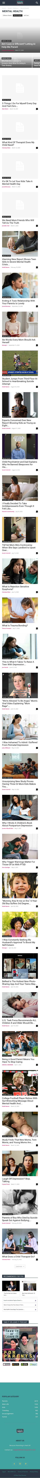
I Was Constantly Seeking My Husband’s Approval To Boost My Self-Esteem (18, 942)
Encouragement (7, 658)
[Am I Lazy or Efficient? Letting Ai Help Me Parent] (20, 36)
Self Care (26, 15)
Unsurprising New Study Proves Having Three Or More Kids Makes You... (19, 784)
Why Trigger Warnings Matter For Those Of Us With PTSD (18, 863)
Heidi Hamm (5, 267)
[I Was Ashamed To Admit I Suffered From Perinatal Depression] (20, 727)
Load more (19, 1266)
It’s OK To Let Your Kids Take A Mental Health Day (17, 182)
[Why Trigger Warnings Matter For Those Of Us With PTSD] (20, 846)
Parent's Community (8, 50)
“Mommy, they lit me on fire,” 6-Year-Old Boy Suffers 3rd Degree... (19, 902)
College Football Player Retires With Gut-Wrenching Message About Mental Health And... (19, 1101)
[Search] (37, 3)
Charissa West (6, 148)
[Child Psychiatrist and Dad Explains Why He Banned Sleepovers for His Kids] (20, 446)
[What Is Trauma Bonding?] (20, 610)
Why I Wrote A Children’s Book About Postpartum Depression (17, 824)
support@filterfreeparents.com (24, 1450)
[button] (3, 3)
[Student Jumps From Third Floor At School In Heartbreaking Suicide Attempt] (20, 363)
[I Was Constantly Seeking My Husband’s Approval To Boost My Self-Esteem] (20, 924)
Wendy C (4, 345)
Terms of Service (23, 1472)
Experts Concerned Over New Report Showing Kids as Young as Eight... (19, 423)
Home (4, 8)
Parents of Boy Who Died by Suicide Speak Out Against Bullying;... (19, 1219)
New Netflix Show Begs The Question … (14, 1309)
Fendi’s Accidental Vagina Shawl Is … (13, 1300)
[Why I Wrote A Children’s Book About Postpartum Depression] (20, 807)
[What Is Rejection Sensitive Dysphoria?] (20, 571)
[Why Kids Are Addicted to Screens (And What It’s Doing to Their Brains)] (16, 60)
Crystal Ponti (6, 1184)
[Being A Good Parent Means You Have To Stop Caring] (20, 1044)
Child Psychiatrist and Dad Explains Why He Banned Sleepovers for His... (19, 464)
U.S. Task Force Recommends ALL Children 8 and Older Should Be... (19, 1021)
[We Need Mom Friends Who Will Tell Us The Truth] (20, 205)
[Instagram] (20, 1464)
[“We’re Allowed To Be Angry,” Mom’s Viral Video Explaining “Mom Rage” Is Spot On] (20, 685)
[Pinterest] (26, 1464)
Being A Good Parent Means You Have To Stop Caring (18, 1060)
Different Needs (7, 15)
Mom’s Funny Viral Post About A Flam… (14, 1305)
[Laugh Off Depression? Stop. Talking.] (20, 1163)
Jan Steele (5, 667)
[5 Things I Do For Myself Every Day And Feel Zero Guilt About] (20, 88)
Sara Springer (6, 867)
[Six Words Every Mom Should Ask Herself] (20, 324)
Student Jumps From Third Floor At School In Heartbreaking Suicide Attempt (19, 381)
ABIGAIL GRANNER (7, 1064)
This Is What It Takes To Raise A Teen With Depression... (18, 663)
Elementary (6, 897)
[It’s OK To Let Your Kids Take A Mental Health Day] (20, 166)
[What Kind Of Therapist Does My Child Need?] (20, 127)
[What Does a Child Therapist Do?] (20, 1241)
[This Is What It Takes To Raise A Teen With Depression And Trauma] (20, 646)
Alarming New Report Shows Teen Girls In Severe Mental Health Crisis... (19, 262)
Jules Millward (6, 748)
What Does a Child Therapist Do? (18, 1256)
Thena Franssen (6, 628)
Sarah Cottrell (6, 428)
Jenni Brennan (6, 187)
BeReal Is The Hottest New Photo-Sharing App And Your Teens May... (19, 982)
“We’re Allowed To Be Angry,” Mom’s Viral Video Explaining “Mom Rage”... (19, 703)
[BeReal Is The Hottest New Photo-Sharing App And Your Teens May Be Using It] (20, 966)
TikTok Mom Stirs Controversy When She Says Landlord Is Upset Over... (18, 548)
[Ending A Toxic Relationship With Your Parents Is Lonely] (20, 285)
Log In (4, 1472)
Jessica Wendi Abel (7, 828)
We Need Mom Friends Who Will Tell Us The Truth (18, 221)
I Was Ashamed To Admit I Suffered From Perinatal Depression (19, 743)
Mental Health (18, 15)
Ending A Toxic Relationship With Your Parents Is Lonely (18, 302)
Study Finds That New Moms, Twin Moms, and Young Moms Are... (19, 1141)
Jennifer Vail (5, 225)
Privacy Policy (34, 1472)
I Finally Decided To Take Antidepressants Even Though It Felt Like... (18, 506)
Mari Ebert (5, 109)
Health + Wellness (13, 8)
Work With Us (12, 1472)
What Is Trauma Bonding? (15, 625)
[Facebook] (14, 1464)
